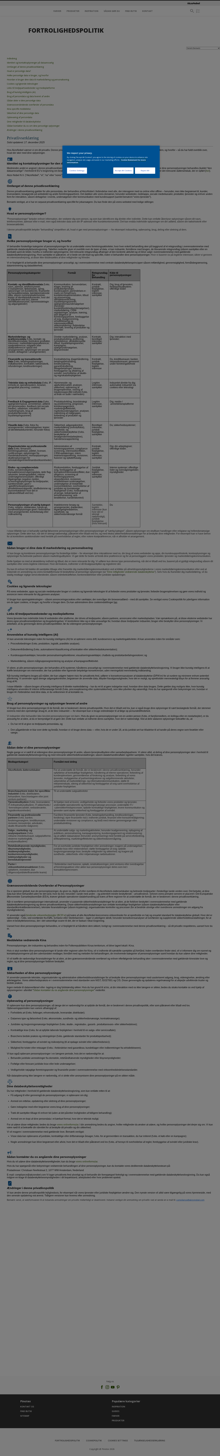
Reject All (145, 170)
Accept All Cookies (123, 170)
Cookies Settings (77, 170)
